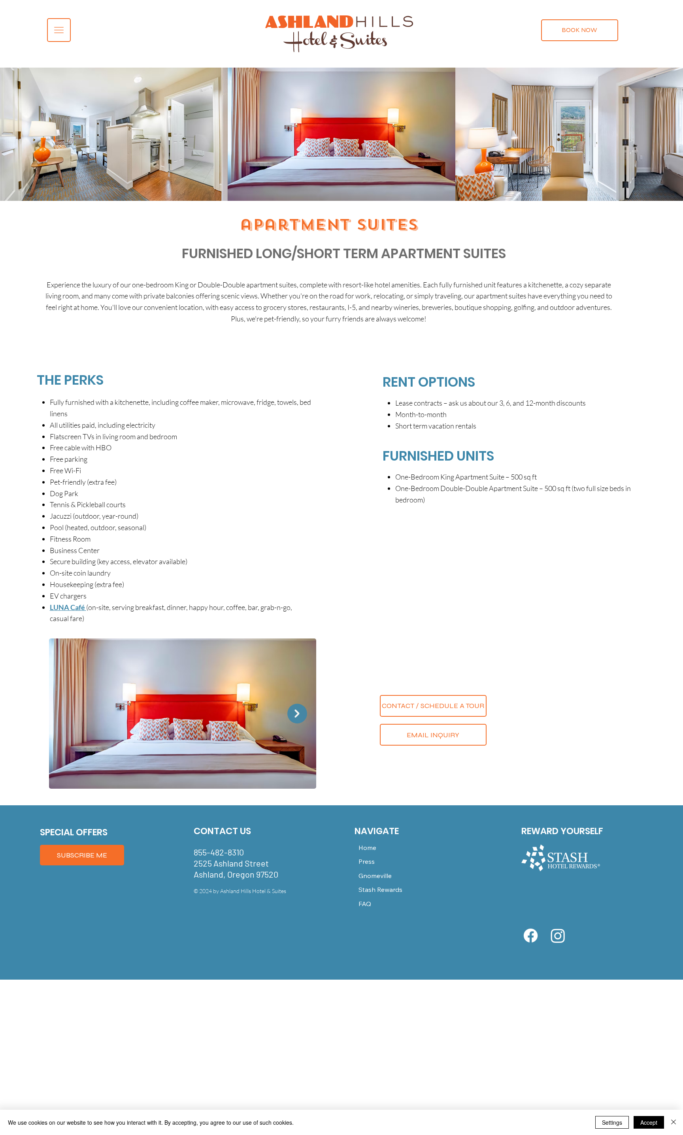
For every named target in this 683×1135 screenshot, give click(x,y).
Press (366, 861)
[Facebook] (530, 935)
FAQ (364, 904)
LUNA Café (68, 607)
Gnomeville (375, 876)
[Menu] (59, 30)
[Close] (673, 1122)
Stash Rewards (380, 889)
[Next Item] (297, 713)
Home (367, 848)
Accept (648, 1122)
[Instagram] (558, 935)
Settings (612, 1122)
